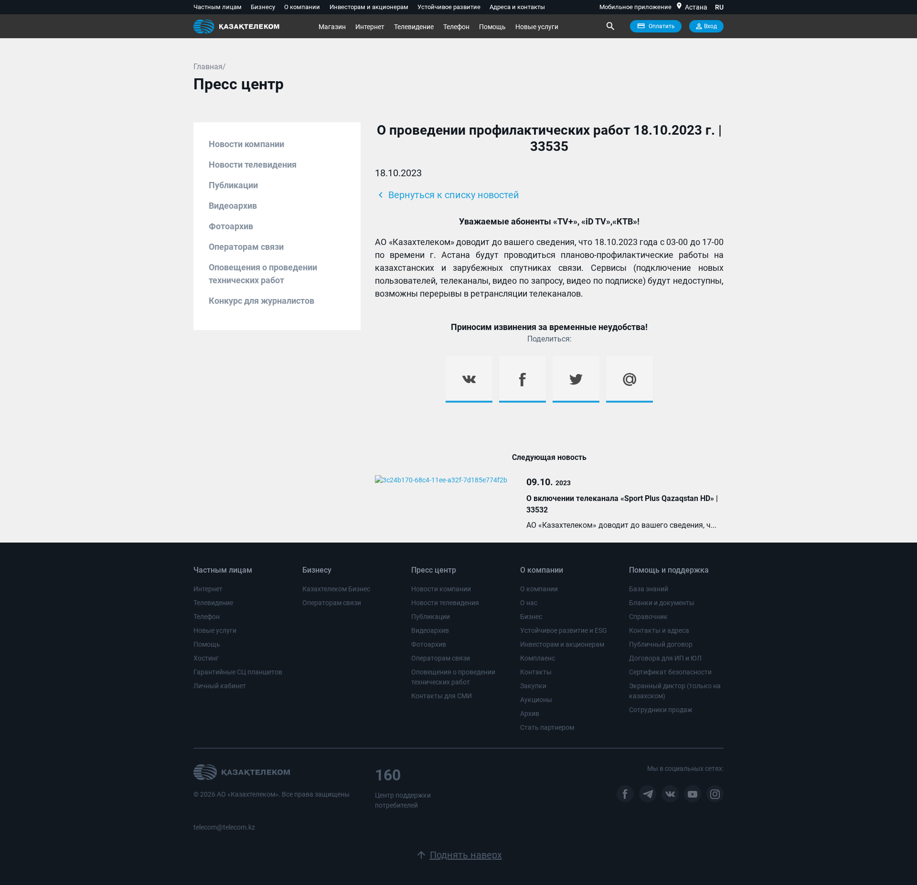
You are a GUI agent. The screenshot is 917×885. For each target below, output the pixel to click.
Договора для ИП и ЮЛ (665, 658)
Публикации (233, 185)
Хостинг (206, 658)
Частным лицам (217, 7)
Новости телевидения (253, 165)
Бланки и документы (661, 603)
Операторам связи (246, 247)
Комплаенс (537, 658)
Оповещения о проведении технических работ (263, 273)
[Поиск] (609, 26)
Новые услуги (536, 27)
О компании (302, 7)
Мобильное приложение (635, 7)
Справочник (648, 616)
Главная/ (209, 66)
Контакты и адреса (659, 630)
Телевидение (414, 27)
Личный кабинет (219, 686)
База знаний (648, 589)
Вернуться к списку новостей (447, 195)
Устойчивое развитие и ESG (563, 630)
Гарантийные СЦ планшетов (237, 672)
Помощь (492, 27)
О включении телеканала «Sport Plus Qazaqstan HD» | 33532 (622, 504)
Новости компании (246, 144)
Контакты (536, 672)
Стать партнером (547, 727)
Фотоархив (231, 226)
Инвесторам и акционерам (369, 7)
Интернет (369, 27)
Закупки (533, 686)
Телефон (456, 27)
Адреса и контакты (517, 7)
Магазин (332, 27)
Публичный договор (661, 644)
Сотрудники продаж (661, 710)
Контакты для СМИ (441, 696)
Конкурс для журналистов (261, 301)
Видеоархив (233, 206)
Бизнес (531, 616)
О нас (528, 603)
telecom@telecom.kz (224, 827)
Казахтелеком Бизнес (336, 589)
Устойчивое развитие (448, 7)
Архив (529, 713)
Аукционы (536, 700)
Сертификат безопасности (670, 672)
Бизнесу (263, 7)
